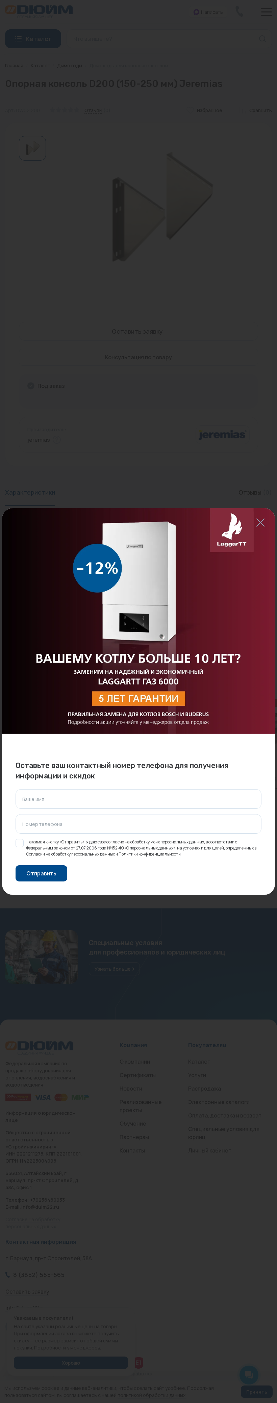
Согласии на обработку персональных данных (70, 854)
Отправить (41, 873)
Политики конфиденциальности (150, 854)
